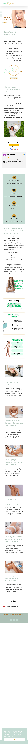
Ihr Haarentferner (13, 601)
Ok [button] (14, 739)
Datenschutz (12, 615)
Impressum (21, 614)
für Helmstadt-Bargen (23, 601)
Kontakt (16, 615)
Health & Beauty (4, 601)
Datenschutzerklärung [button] (9, 736)
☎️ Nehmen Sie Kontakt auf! (11, 606)
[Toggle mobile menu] (25, 2)
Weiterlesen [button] (20, 165)
